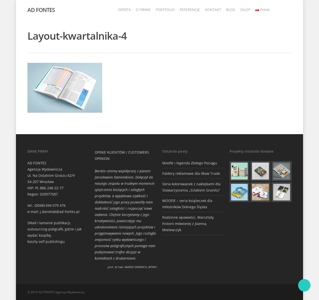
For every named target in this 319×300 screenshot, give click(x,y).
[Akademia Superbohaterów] (260, 171)
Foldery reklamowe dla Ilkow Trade (191, 173)
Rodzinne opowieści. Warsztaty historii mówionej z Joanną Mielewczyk (188, 223)
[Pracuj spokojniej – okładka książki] (239, 171)
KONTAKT (213, 9)
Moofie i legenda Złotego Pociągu (189, 163)
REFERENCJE (190, 9)
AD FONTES (41, 9)
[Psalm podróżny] (282, 192)
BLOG (230, 9)
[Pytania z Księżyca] (282, 171)
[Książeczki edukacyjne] (239, 192)
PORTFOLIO (165, 9)
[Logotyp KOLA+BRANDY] (260, 192)
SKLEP (245, 9)
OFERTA (124, 9)
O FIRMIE (143, 9)
